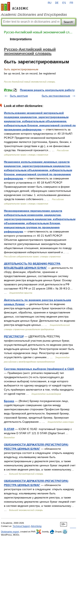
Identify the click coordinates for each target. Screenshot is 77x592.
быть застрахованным (56, 95)
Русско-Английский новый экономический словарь (38, 32)
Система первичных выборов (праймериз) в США (39, 368)
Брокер (9, 401)
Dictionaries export (10, 531)
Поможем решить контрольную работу (47, 90)
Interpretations (21, 39)
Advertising (36, 526)
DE (57, 3)
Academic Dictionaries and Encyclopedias (34, 15)
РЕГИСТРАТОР (14, 336)
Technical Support (21, 526)
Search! (68, 21)
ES (64, 3)
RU (49, 3)
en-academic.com (15, 6)
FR (71, 3)
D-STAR (9, 429)
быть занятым (19, 95)
